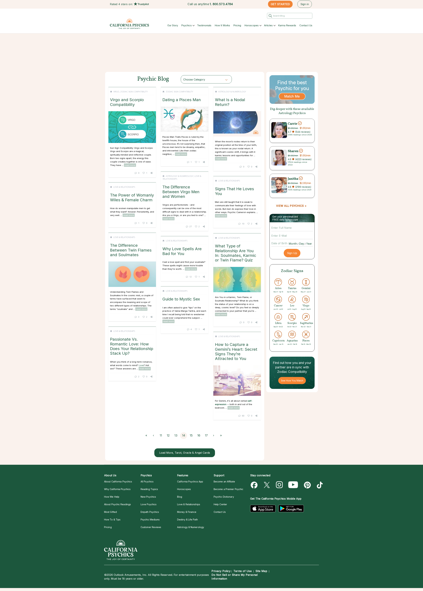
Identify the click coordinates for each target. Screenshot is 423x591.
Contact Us (305, 25)
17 (206, 435)
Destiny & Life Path (187, 519)
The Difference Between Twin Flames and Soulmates (131, 250)
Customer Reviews (151, 527)
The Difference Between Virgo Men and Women (180, 192)
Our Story (172, 25)
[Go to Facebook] (254, 485)
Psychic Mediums (150, 519)
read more (130, 165)
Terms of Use (242, 571)
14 (183, 435)
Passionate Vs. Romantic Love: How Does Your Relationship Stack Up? (131, 346)
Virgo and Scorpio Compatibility (127, 102)
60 (243, 415)
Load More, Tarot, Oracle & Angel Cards (184, 452)
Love (141, 365)
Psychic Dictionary (224, 496)
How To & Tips (112, 519)
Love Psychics (148, 504)
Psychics (186, 25)
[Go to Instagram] (279, 485)
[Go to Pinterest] (306, 485)
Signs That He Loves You (234, 191)
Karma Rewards (287, 25)
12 (190, 276)
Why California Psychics (117, 489)
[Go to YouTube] (293, 485)
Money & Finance (186, 512)
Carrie (292, 123)
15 (191, 435)
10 (243, 223)
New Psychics (148, 496)
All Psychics (147, 481)
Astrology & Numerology (232, 91)
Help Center (220, 504)
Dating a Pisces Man (181, 99)
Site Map (261, 571)
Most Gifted (110, 512)
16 (198, 435)
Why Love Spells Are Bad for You (182, 251)
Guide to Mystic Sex (181, 299)
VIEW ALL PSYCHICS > (291, 205)
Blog (179, 496)
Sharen (293, 151)
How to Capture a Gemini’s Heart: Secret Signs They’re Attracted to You (236, 351)
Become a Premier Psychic (228, 489)
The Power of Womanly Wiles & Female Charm (132, 197)
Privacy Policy (221, 571)
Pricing (237, 25)
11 (161, 435)
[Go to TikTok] (319, 485)
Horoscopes (251, 25)
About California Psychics (118, 481)
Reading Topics (149, 489)
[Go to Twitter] (267, 485)
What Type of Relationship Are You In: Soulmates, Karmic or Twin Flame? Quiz (235, 253)
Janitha (293, 178)
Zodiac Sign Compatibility (134, 91)
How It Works (222, 25)
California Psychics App (190, 481)
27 (190, 226)
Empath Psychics (150, 512)
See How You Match (292, 380)
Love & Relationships (229, 180)
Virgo (116, 91)
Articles (268, 25)
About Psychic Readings (117, 504)
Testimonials (204, 25)
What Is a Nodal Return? (230, 102)
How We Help (111, 496)
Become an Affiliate (224, 481)
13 (175, 435)
